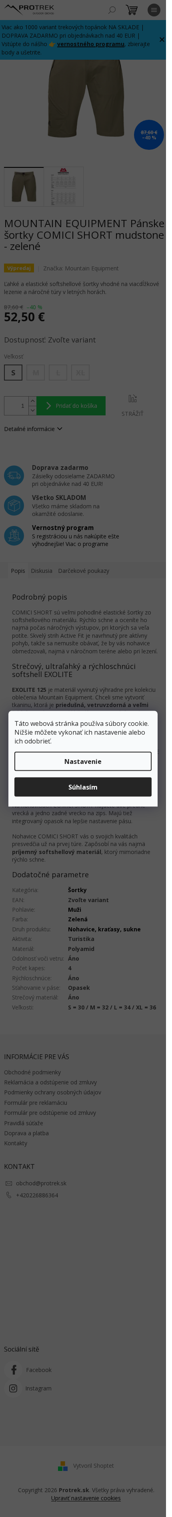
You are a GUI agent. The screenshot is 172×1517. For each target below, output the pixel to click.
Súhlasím (83, 786)
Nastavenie (83, 761)
